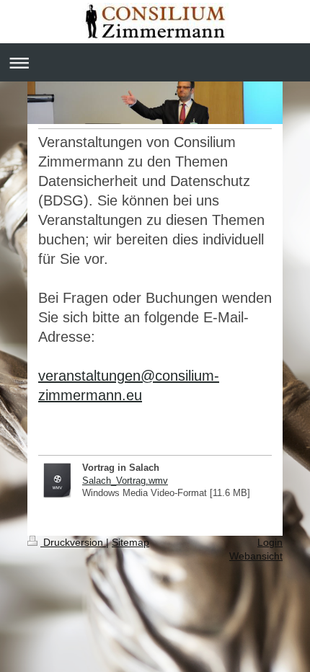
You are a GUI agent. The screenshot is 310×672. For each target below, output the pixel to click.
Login (270, 542)
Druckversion (73, 542)
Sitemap (130, 542)
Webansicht (256, 556)
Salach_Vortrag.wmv (125, 480)
